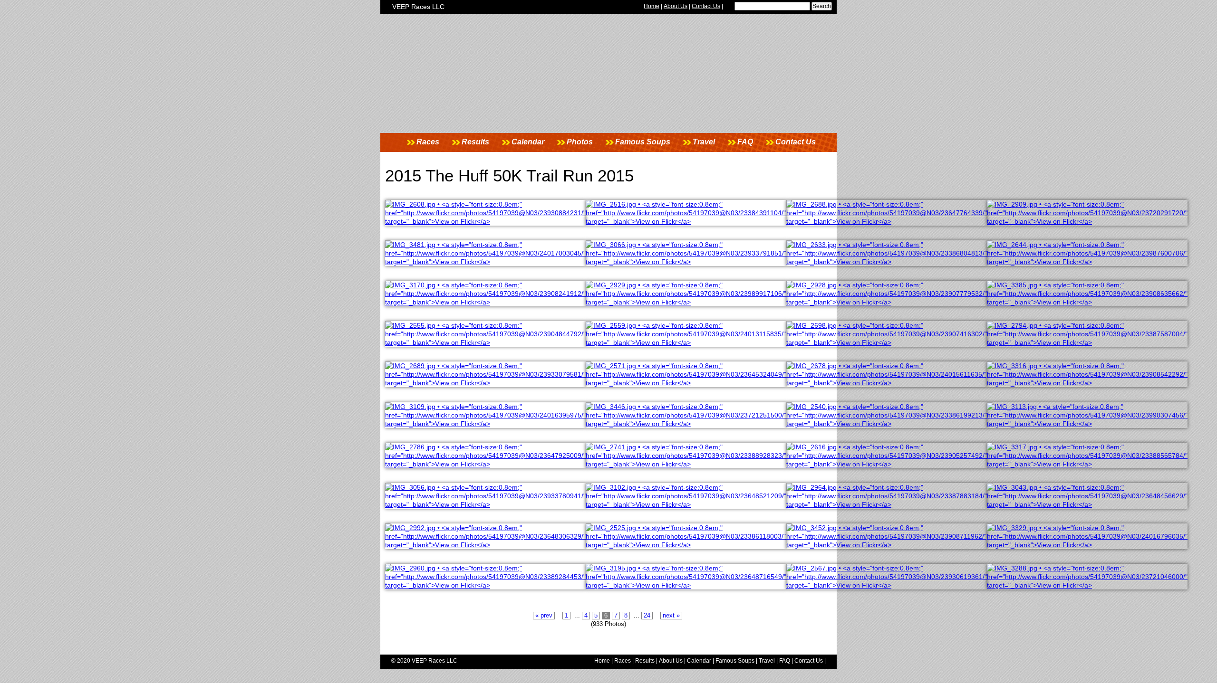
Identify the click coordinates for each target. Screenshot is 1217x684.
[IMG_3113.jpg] (1087, 424)
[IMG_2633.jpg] (886, 262)
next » (671, 615)
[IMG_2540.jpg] (886, 424)
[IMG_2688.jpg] (886, 221)
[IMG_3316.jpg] (1087, 383)
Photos (580, 142)
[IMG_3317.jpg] (1087, 464)
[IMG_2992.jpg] (485, 545)
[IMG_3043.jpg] (1087, 504)
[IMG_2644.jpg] (1087, 262)
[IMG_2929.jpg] (686, 302)
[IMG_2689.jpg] (485, 383)
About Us (675, 6)
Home (651, 6)
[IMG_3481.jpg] (485, 262)
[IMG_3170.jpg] (485, 302)
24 (647, 615)
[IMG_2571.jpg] (686, 383)
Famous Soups (642, 142)
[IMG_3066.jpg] (686, 262)
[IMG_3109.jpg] (485, 424)
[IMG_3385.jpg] (1087, 302)
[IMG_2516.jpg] (686, 221)
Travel (704, 142)
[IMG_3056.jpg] (485, 504)
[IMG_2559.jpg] (686, 342)
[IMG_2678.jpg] (886, 383)
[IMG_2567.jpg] (886, 585)
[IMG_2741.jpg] (686, 464)
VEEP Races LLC (418, 6)
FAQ (745, 142)
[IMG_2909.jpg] (1087, 221)
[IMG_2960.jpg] (485, 585)
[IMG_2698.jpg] (886, 342)
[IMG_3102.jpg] (686, 504)
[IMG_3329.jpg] (1087, 545)
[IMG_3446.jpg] (686, 424)
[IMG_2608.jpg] (485, 221)
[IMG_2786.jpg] (485, 464)
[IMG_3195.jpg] (686, 585)
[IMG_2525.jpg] (686, 545)
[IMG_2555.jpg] (485, 342)
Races (427, 142)
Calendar (528, 142)
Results (475, 142)
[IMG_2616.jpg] (886, 464)
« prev (543, 615)
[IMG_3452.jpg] (886, 545)
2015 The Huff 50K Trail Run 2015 (509, 175)
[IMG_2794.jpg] (1087, 342)
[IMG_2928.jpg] (886, 302)
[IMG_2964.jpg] (886, 504)
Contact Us (706, 6)
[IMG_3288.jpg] (1087, 585)
